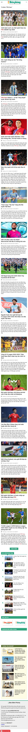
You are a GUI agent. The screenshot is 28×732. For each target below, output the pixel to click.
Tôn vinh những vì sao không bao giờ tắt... (18, 583)
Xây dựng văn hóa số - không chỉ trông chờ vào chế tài (19, 597)
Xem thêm (14, 549)
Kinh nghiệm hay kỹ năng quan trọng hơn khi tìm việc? (20, 683)
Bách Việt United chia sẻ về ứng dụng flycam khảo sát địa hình (20, 659)
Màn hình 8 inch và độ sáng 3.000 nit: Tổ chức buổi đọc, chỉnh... (20, 675)
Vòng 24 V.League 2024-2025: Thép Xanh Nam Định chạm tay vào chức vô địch (13, 356)
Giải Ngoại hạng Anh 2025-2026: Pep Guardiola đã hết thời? (12, 276)
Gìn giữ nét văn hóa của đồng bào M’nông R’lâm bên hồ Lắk (19, 578)
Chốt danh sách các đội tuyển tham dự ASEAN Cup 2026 (13, 29)
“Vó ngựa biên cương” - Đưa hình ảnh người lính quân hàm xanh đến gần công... (19, 565)
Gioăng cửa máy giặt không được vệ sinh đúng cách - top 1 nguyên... (20, 692)
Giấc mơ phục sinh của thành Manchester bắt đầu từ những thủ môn (13, 240)
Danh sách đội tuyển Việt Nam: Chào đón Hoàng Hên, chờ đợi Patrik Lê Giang (13, 137)
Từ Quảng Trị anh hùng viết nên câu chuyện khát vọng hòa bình (19, 571)
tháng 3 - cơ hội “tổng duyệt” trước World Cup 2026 (13, 98)
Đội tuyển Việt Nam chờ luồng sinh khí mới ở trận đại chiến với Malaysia (13, 393)
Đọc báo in (5, 617)
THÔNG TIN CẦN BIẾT (8, 646)
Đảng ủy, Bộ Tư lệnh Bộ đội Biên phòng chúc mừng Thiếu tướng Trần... (19, 604)
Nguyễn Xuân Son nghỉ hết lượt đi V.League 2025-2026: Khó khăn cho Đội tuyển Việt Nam (13, 316)
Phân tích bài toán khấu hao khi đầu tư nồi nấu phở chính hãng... (20, 667)
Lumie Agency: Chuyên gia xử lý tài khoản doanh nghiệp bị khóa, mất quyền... (20, 651)
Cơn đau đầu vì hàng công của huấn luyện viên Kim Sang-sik (12, 425)
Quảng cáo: (6, 723)
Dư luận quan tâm (7, 553)
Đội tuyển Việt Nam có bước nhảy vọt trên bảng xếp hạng (12, 496)
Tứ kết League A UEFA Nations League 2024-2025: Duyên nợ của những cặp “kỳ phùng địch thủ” (14, 527)
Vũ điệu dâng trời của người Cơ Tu (18, 590)
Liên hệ (2, 724)
